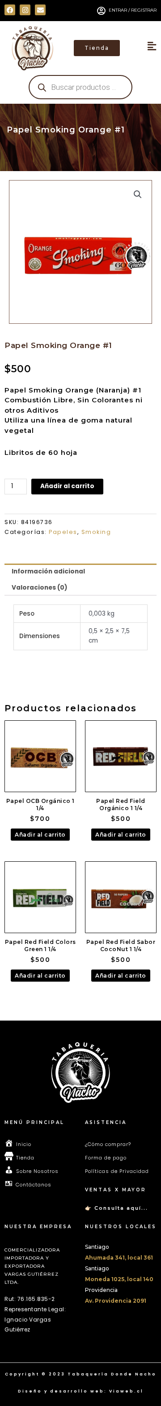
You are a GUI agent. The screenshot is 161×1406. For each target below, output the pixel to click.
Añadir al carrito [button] (40, 834)
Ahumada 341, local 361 (119, 1257)
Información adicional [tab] (48, 571)
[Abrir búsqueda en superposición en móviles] (80, 87)
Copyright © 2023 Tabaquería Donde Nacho (81, 1374)
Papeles (63, 532)
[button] (138, 194)
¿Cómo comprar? (108, 1144)
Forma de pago (106, 1157)
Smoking (96, 532)
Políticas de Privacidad (117, 1171)
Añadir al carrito (67, 486)
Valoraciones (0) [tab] (40, 587)
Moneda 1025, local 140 (119, 1279)
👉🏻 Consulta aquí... (116, 1208)
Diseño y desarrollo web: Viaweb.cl (81, 1391)
